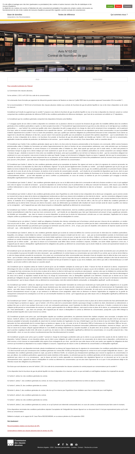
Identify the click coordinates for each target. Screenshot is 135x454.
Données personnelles (62, 447)
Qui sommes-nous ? (119, 15)
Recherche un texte (91, 447)
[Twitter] (59, 445)
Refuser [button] (118, 6)
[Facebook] (63, 445)
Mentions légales (43, 447)
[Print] (76, 445)
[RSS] (67, 445)
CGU (51, 447)
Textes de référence (66, 15)
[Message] (71, 445)
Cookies (74, 447)
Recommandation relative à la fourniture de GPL (23, 426)
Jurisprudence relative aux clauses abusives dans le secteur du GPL (30, 430)
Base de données (14, 15)
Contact (80, 447)
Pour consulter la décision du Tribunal (19, 86)
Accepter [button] (110, 6)
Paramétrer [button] (127, 6)
